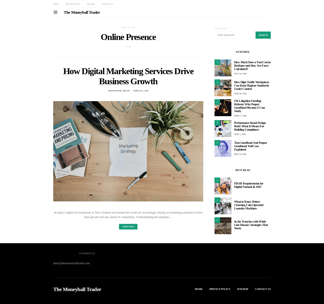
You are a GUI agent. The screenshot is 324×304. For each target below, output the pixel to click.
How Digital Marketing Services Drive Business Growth (128, 76)
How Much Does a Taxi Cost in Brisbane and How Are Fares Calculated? (252, 66)
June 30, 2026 (240, 94)
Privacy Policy (73, 3)
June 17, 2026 (240, 116)
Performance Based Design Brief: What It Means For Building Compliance (250, 126)
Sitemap (91, 3)
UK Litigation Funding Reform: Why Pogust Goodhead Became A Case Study (249, 106)
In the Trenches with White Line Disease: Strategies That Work (251, 225)
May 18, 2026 (240, 154)
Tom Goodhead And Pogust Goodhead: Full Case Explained (250, 146)
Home (56, 3)
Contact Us (107, 3)
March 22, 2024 (141, 91)
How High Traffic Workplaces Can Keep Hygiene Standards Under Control (251, 85)
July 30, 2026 (240, 74)
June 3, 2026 (240, 134)
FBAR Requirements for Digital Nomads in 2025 (248, 185)
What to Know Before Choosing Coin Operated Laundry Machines (248, 205)
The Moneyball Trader (82, 12)
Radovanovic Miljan (119, 91)
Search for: (220, 29)
